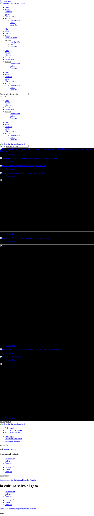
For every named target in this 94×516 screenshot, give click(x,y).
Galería (12, 23)
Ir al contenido (5, 1)
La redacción (15, 20)
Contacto (13, 25)
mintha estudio (10, 449)
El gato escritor (11, 16)
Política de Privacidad (13, 430)
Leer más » (10, 154)
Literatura (8, 12)
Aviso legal (9, 428)
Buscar (2, 94)
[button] (5, 422)
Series (7, 14)
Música (8, 10)
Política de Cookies (12, 432)
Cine (7, 7)
